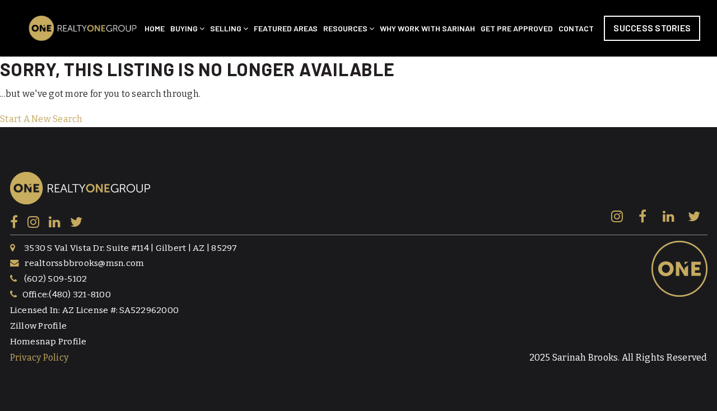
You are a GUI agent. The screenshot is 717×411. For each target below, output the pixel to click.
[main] (358, 92)
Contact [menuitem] (576, 28)
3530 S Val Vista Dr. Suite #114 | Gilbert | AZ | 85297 (131, 248)
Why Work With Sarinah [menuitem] (427, 28)
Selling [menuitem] (226, 28)
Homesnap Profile (48, 342)
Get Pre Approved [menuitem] (517, 28)
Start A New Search (41, 119)
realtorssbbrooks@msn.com (84, 263)
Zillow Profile (38, 326)
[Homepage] (82, 28)
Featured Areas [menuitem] (286, 28)
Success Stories (652, 27)
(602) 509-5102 (55, 279)
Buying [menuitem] (184, 28)
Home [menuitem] (155, 28)
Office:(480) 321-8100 (66, 294)
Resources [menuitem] (346, 28)
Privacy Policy (39, 357)
